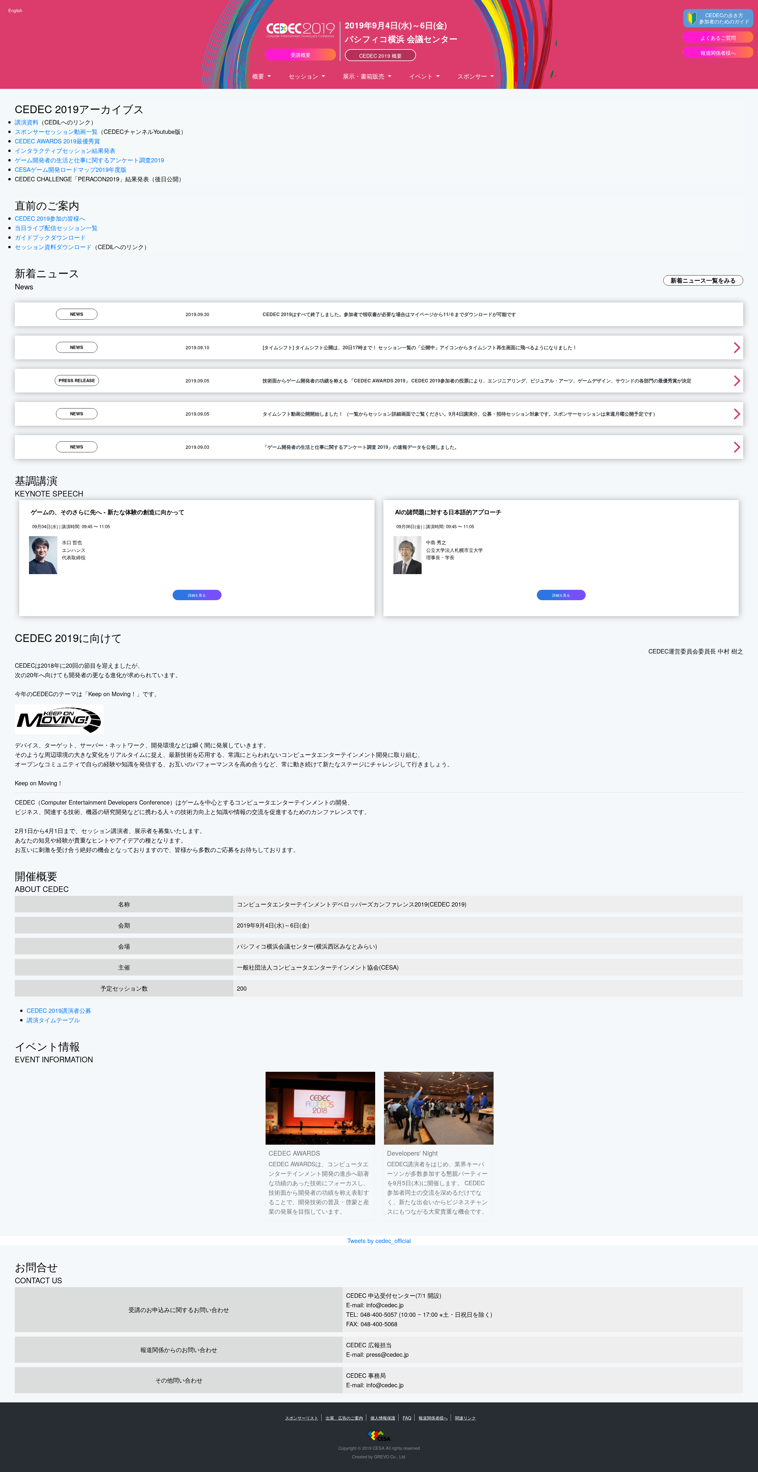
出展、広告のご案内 (344, 1418)
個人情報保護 (382, 1418)
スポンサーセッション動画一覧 (56, 131)
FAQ (407, 1418)
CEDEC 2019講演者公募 (59, 1010)
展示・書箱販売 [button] (364, 76)
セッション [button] (304, 76)
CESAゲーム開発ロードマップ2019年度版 (70, 169)
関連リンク (465, 1418)
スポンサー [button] (473, 76)
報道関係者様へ (433, 1418)
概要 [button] (259, 76)
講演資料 (26, 122)
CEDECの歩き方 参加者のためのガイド (724, 18)
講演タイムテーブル (53, 1019)
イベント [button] (422, 76)
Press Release (77, 380)
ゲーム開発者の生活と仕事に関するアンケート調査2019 (89, 160)
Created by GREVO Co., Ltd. (379, 1456)
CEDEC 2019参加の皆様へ (50, 218)
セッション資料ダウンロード (53, 246)
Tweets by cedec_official (379, 1240)
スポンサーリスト (301, 1418)
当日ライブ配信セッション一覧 (56, 227)
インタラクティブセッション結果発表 (65, 150)
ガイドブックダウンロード (50, 237)
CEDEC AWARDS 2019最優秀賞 (57, 141)
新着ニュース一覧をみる (703, 280)
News (76, 314)
